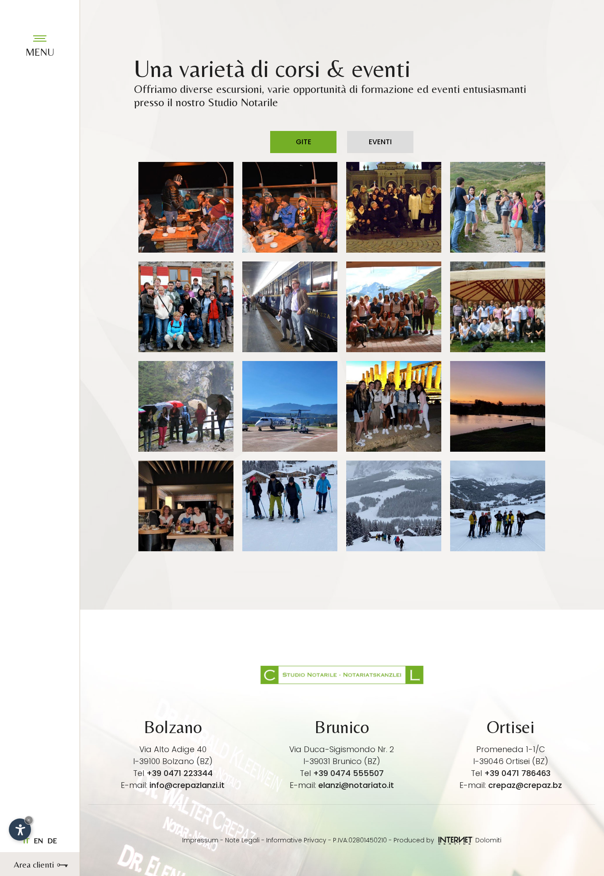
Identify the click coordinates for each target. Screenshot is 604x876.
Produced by (415, 840)
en (38, 840)
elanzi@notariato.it (356, 785)
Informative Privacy (296, 840)
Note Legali (242, 840)
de (52, 840)
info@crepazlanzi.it (187, 785)
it (26, 840)
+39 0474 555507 (348, 773)
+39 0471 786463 (517, 773)
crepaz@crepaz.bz (525, 785)
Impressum (200, 840)
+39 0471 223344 (179, 773)
